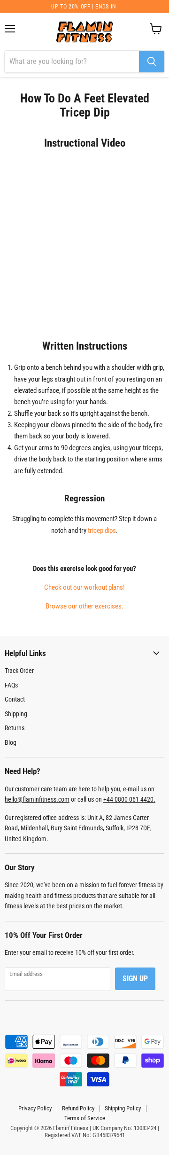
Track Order (19, 670)
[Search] (151, 61)
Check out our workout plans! (84, 587)
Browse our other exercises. (84, 606)
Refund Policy (78, 1108)
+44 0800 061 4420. (129, 799)
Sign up (135, 978)
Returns (14, 728)
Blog (10, 742)
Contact (15, 699)
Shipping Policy (123, 1108)
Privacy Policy (35, 1108)
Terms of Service (84, 1118)
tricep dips (102, 530)
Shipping (16, 714)
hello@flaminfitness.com (37, 799)
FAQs (11, 685)
